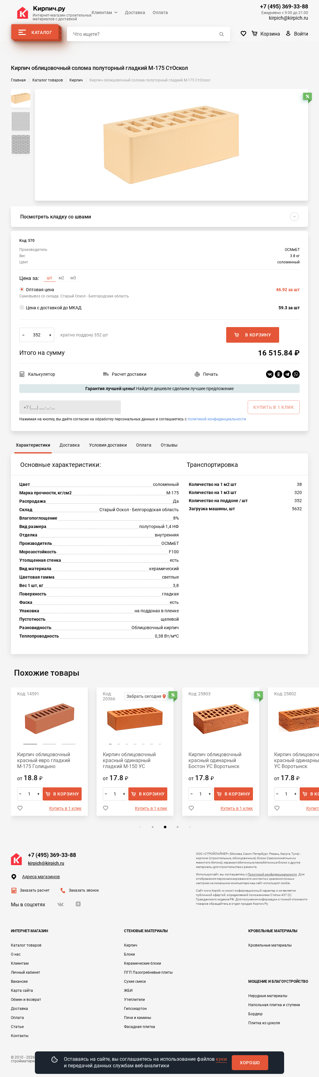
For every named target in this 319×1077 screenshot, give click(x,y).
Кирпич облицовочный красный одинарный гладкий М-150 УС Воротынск (129, 760)
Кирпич (130, 945)
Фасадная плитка (139, 1027)
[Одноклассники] (278, 374)
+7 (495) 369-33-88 (284, 6)
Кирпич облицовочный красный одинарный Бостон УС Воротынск (214, 760)
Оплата (160, 12)
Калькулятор (41, 374)
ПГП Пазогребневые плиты (148, 972)
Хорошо (250, 1062)
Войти (301, 34)
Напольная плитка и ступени (274, 1005)
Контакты (19, 1036)
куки (221, 1059)
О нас (16, 954)
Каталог (41, 32)
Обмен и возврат (26, 999)
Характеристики (33, 445)
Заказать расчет (35, 890)
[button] (30, 744)
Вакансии (19, 981)
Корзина (270, 34)
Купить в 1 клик (65, 808)
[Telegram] (287, 374)
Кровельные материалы (270, 945)
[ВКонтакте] (270, 374)
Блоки (129, 954)
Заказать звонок (84, 890)
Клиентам (102, 12)
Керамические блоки (142, 963)
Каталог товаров (26, 945)
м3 (73, 277)
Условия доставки (108, 445)
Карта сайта (22, 990)
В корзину (258, 334)
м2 (61, 277)
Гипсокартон (135, 1008)
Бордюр (255, 1014)
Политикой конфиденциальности (272, 874)
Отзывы (169, 445)
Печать (210, 374)
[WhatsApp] (296, 374)
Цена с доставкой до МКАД (163, 307)
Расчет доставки (129, 374)
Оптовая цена (163, 289)
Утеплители (134, 999)
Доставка (135, 12)
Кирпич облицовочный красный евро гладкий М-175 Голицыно (43, 760)
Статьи (17, 1027)
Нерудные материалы (267, 996)
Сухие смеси (135, 981)
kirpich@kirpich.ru (288, 18)
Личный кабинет (25, 972)
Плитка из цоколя (264, 1023)
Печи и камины (137, 1018)
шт (49, 277)
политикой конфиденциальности (217, 419)
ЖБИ (128, 990)
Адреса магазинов (41, 876)
